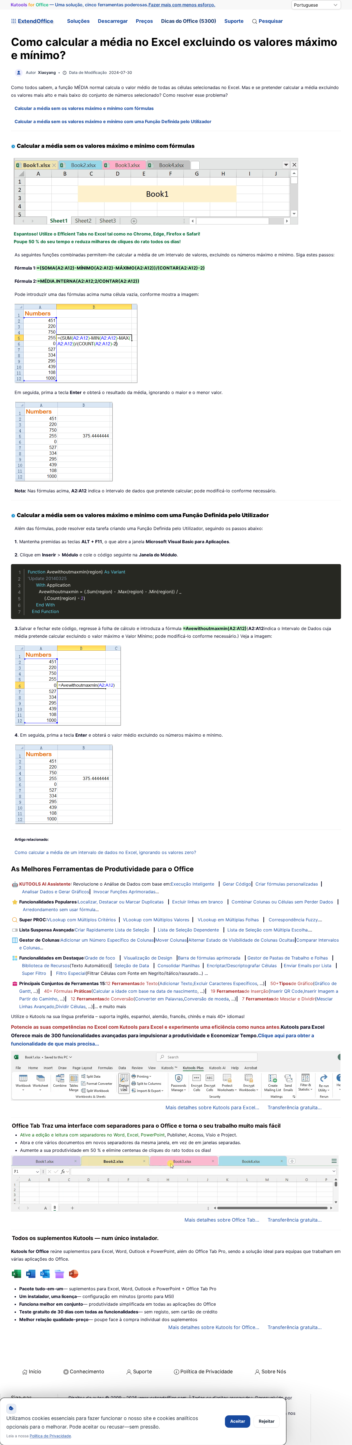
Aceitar (237, 1421)
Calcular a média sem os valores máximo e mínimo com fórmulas (84, 108)
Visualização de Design (148, 958)
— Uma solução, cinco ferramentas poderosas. (113, 5)
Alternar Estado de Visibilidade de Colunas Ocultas (241, 940)
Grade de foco (100, 958)
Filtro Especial (71, 973)
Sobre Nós (274, 1371)
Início (35, 1371)
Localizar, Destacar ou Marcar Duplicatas (121, 902)
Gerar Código (237, 884)
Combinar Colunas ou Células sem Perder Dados (282, 902)
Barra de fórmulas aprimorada (209, 958)
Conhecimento (87, 1371)
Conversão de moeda (206, 999)
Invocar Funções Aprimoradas (124, 891)
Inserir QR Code (286, 991)
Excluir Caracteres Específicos (225, 983)
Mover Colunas (171, 940)
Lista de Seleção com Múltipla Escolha (267, 930)
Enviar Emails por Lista (307, 965)
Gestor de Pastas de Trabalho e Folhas (288, 958)
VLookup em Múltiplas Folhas (228, 919)
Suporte (234, 21)
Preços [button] (144, 21)
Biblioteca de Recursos (46, 965)
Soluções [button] (78, 21)
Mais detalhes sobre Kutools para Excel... (212, 1107)
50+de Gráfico (291, 983)
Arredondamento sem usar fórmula (59, 909)
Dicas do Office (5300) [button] (188, 21)
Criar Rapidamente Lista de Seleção (112, 930)
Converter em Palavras (159, 999)
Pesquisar (271, 21)
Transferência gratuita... (295, 1107)
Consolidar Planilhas (179, 965)
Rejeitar (266, 1421)
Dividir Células (71, 1006)
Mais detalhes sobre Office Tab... (222, 1220)
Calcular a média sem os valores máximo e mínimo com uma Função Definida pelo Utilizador (113, 121)
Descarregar (113, 21)
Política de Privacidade (206, 1371)
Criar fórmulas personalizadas (286, 884)
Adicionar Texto (176, 983)
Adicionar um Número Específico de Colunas (107, 940)
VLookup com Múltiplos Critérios (81, 919)
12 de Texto (132, 983)
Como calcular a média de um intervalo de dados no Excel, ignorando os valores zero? (105, 852)
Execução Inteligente (192, 884)
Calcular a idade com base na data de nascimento (145, 991)
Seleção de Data (132, 965)
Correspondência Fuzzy (293, 919)
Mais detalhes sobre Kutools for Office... (213, 1327)
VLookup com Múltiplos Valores (156, 919)
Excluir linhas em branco (197, 902)
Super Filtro (34, 973)
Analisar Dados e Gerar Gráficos (55, 891)
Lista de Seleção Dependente (188, 930)
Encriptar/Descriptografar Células (242, 965)
